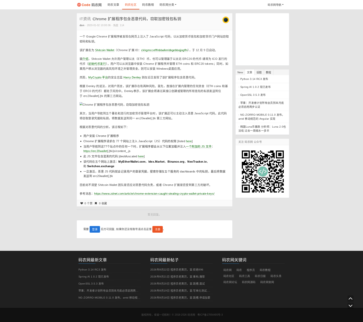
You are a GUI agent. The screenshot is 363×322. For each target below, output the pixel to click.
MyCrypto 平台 (98, 77)
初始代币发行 (97, 63)
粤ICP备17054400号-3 (210, 314)
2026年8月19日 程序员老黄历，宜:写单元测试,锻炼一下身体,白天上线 (193, 290)
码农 (239, 269)
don (82, 25)
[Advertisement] (262, 38)
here (189, 141)
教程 (268, 72)
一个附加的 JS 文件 (199, 146)
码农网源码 (249, 282)
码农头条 (276, 276)
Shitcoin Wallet (104, 50)
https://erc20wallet (95, 151)
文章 (249, 72)
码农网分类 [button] (167, 4)
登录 (95, 229)
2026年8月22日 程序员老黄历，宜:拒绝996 (176, 269)
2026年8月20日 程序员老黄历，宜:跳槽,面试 (177, 283)
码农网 (92, 4)
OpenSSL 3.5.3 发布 (253, 94)
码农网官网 (267, 282)
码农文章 (113, 4)
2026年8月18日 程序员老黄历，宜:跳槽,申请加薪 (180, 297)
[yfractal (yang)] (226, 19)
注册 (157, 229)
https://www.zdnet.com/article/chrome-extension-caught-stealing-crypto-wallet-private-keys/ (154, 193)
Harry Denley (132, 77)
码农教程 (148, 4)
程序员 (251, 269)
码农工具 (244, 276)
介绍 (85, 58)
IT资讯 (85, 19)
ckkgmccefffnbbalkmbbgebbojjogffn (164, 50)
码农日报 (260, 276)
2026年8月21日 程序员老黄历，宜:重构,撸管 (177, 276)
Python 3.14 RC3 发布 (254, 78)
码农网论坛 (230, 282)
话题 (259, 72)
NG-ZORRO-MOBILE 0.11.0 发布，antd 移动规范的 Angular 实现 (119, 297)
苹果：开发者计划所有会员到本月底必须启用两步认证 (111, 290)
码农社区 (131, 4)
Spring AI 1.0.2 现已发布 (255, 86)
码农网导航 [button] (274, 4)
